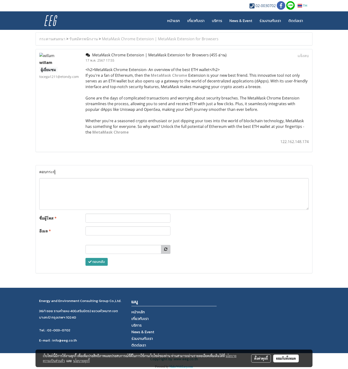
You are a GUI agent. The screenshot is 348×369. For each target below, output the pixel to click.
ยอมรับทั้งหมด (286, 358)
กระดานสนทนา (52, 38)
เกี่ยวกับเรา (196, 20)
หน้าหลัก (138, 312)
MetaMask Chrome (110, 132)
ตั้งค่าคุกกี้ (261, 358)
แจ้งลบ (303, 55)
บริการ (217, 20)
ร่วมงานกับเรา (270, 20)
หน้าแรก (173, 20)
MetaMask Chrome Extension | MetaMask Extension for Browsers (160, 38)
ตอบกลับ (98, 261)
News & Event (240, 20)
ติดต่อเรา (295, 20)
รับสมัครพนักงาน (83, 38)
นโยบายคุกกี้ (81, 361)
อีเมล (45, 231)
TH (304, 5)
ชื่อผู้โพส (48, 218)
